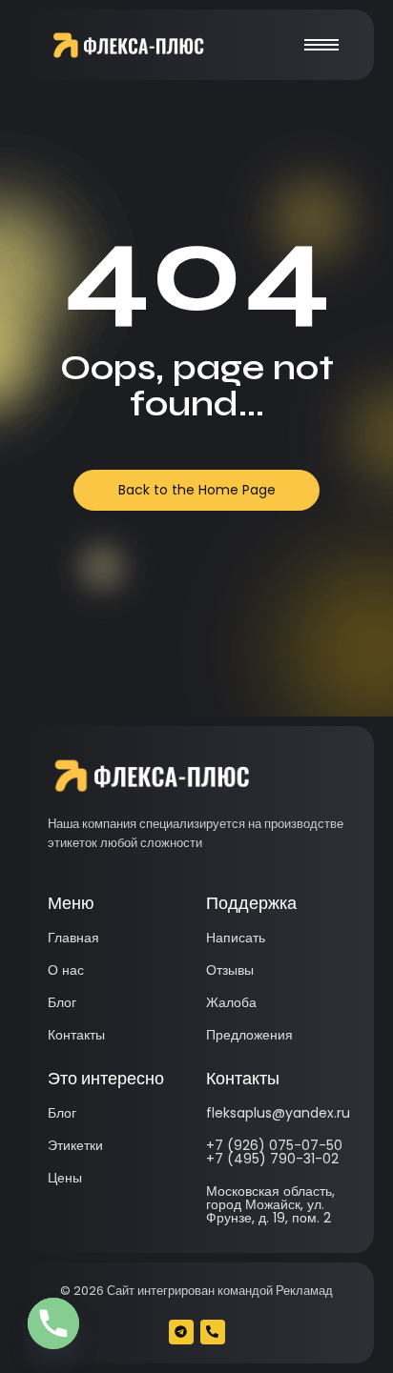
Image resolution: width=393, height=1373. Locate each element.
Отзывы (230, 969)
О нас (66, 969)
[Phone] (53, 1323)
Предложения (249, 1034)
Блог (62, 1002)
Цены (65, 1177)
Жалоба (231, 1002)
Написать (235, 937)
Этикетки (75, 1145)
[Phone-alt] (212, 1332)
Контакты (76, 1034)
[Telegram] (181, 1332)
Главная (73, 937)
